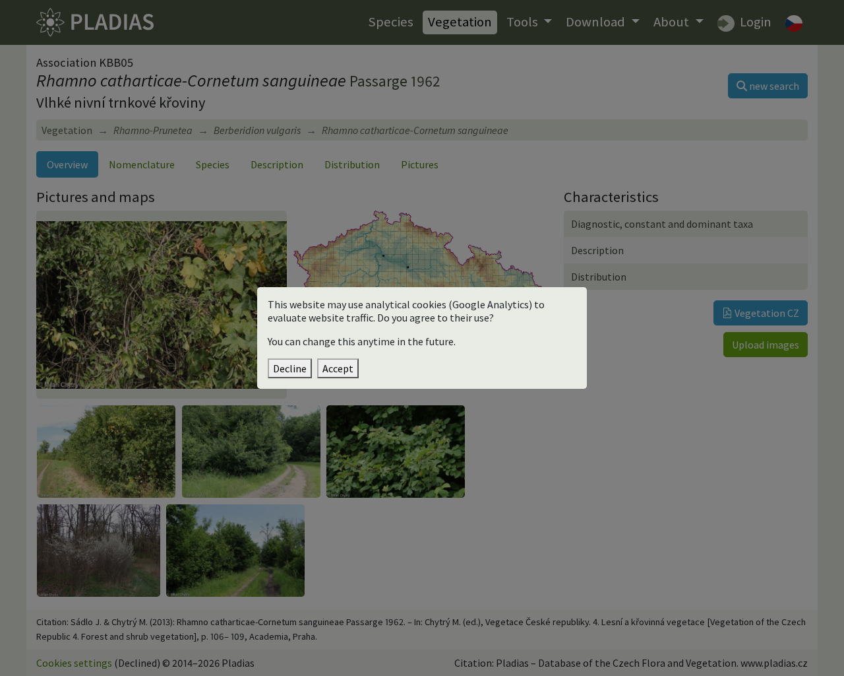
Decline (290, 368)
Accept (337, 368)
